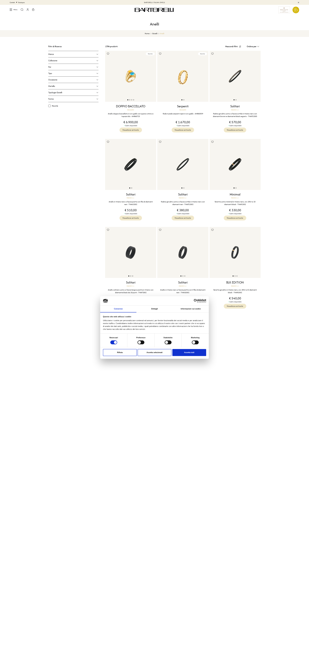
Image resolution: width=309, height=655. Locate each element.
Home (147, 33)
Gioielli (154, 33)
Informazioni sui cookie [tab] (191, 309)
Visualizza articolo (131, 130)
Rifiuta (120, 352)
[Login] (27, 10)
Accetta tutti (189, 352)
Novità (55, 105)
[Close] (298, 2)
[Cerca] (22, 10)
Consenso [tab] (118, 309)
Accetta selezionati (154, 352)
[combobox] (254, 46)
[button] (127, 99)
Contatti (12, 2)
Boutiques (21, 2)
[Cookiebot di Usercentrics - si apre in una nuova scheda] (195, 301)
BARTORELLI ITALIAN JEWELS (154, 2)
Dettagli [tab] (154, 309)
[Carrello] (33, 10)
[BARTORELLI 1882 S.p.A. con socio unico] (154, 10)
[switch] (140, 342)
